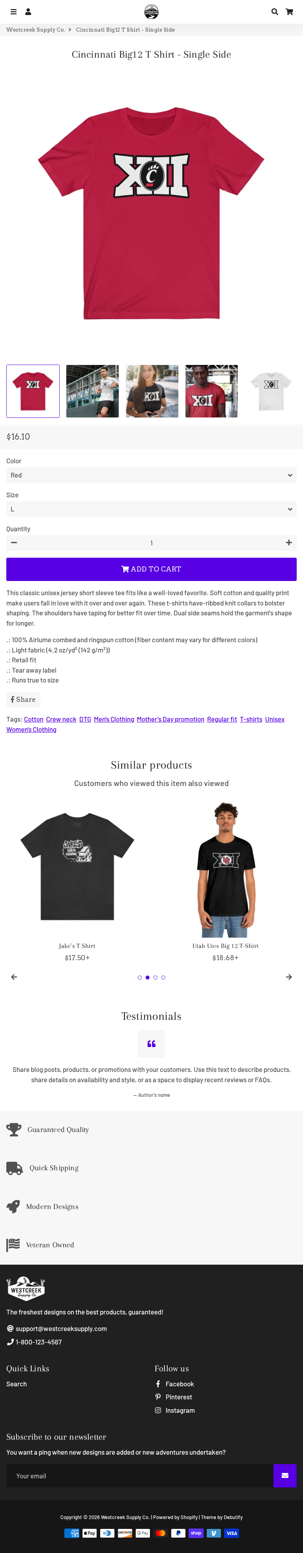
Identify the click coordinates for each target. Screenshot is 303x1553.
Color (13, 460)
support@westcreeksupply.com (61, 1328)
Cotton (33, 719)
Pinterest (178, 1397)
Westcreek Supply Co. (35, 30)
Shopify (189, 1517)
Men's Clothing (114, 719)
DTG (85, 719)
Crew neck (61, 719)
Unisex (274, 719)
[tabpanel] (77, 879)
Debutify (233, 1517)
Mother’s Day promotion (170, 719)
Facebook (179, 1384)
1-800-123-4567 (38, 1342)
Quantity (18, 528)
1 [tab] (140, 978)
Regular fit (222, 719)
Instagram (180, 1410)
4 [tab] (163, 978)
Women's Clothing (31, 729)
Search (16, 1384)
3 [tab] (155, 978)
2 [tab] (148, 978)
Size (12, 494)
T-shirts (251, 719)
